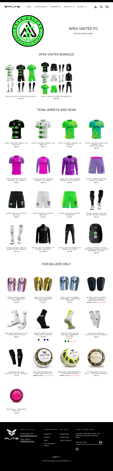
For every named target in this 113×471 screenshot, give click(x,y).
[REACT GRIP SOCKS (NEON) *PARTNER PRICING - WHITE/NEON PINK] (71, 341)
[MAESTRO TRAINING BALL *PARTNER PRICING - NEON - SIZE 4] (71, 378)
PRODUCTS (68, 7)
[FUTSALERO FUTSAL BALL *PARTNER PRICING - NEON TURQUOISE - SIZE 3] (95, 378)
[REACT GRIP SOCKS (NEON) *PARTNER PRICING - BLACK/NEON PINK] (74, 341)
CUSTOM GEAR (40, 7)
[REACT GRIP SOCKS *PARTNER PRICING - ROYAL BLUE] (48, 340)
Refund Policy (64, 434)
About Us (47, 437)
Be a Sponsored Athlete (49, 444)
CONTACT (81, 7)
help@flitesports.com (27, 441)
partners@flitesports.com (28, 435)
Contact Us (47, 434)
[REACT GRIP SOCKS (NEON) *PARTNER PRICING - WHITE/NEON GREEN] (65, 341)
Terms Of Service (65, 440)
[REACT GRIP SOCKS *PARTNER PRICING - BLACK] (39, 340)
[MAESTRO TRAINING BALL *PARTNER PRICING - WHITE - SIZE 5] (68, 378)
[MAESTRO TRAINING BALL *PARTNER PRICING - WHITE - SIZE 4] (65, 378)
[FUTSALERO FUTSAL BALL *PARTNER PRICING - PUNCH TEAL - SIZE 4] (101, 378)
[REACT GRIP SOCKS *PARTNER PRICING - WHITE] (42, 340)
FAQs (46, 440)
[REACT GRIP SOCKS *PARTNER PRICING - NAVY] (45, 340)
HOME (28, 7)
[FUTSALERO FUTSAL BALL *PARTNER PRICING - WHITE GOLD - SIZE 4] (98, 378)
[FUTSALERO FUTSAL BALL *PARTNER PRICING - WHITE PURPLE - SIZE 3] (92, 378)
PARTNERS (55, 7)
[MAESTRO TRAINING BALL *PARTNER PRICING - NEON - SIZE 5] (74, 378)
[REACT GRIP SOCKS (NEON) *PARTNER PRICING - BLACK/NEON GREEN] (68, 341)
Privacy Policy (64, 437)
